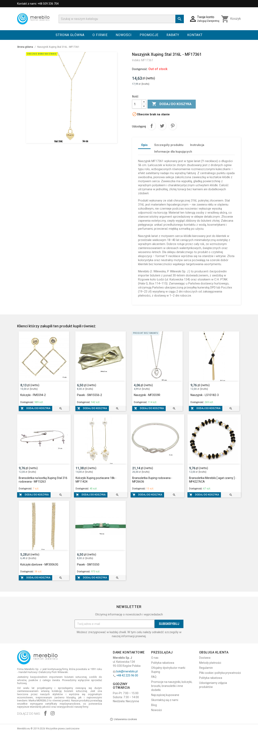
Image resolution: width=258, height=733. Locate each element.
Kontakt (195, 35)
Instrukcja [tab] (197, 145)
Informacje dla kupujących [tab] (173, 151)
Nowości (124, 35)
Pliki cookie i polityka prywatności (220, 672)
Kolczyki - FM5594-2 (33, 395)
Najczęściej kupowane (165, 695)
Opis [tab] (144, 145)
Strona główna (70, 35)
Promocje (149, 35)
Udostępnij (152, 126)
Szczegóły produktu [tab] (168, 145)
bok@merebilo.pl (127, 671)
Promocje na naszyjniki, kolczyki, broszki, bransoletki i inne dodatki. (171, 686)
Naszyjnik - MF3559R (147, 395)
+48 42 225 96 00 (127, 675)
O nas (154, 657)
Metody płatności (210, 662)
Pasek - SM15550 (88, 564)
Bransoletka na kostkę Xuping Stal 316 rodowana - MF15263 (43, 479)
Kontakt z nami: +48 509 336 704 (38, 3)
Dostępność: (140, 69)
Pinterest (173, 126)
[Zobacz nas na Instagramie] (52, 714)
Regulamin (206, 667)
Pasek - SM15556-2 (89, 395)
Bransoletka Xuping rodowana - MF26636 (152, 479)
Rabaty (172, 35)
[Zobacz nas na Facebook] (45, 714)
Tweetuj (162, 126)
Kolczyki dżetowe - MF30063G (39, 564)
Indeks (136, 60)
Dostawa (204, 657)
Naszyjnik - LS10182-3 (204, 395)
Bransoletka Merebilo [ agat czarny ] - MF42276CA (212, 479)
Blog (154, 705)
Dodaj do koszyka (171, 103)
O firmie (100, 35)
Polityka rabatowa (162, 662)
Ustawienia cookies (125, 719)
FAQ (153, 676)
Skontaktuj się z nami (164, 700)
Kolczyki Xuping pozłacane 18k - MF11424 (96, 479)
